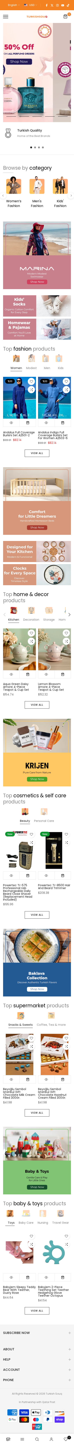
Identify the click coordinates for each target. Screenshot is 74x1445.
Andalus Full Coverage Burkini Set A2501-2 (19, 433)
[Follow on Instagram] (57, 5)
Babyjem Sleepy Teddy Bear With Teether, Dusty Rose (19, 1290)
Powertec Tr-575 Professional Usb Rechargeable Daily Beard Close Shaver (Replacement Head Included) (17, 892)
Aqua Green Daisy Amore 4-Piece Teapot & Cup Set (16, 687)
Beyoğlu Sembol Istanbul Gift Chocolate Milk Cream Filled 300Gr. (19, 1093)
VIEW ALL (37, 453)
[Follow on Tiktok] (68, 5)
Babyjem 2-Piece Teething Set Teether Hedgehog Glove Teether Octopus (53, 1291)
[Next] (71, 196)
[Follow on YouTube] (62, 5)
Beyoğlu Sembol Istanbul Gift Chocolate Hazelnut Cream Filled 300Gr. (52, 1093)
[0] (65, 16)
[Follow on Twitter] (52, 5)
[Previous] (3, 196)
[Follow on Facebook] (46, 5)
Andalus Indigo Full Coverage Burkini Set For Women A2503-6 (53, 435)
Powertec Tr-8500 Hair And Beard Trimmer (54, 886)
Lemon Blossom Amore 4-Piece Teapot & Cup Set (51, 687)
